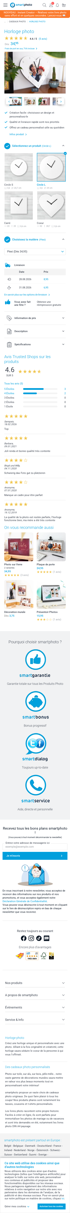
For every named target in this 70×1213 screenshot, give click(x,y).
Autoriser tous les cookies (51, 1206)
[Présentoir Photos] (51, 594)
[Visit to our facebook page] (23, 938)
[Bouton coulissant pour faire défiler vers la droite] (61, 101)
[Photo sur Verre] (18, 546)
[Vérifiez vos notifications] (57, 5)
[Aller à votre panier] (64, 5)
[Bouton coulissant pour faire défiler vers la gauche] (9, 101)
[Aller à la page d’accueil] (21, 5)
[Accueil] (5, 21)
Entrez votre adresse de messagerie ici (28, 842)
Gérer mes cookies (15, 1206)
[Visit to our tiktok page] (38, 938)
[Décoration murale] (18, 594)
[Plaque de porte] (51, 546)
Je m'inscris (13, 855)
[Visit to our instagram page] (31, 938)
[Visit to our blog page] (46, 938)
